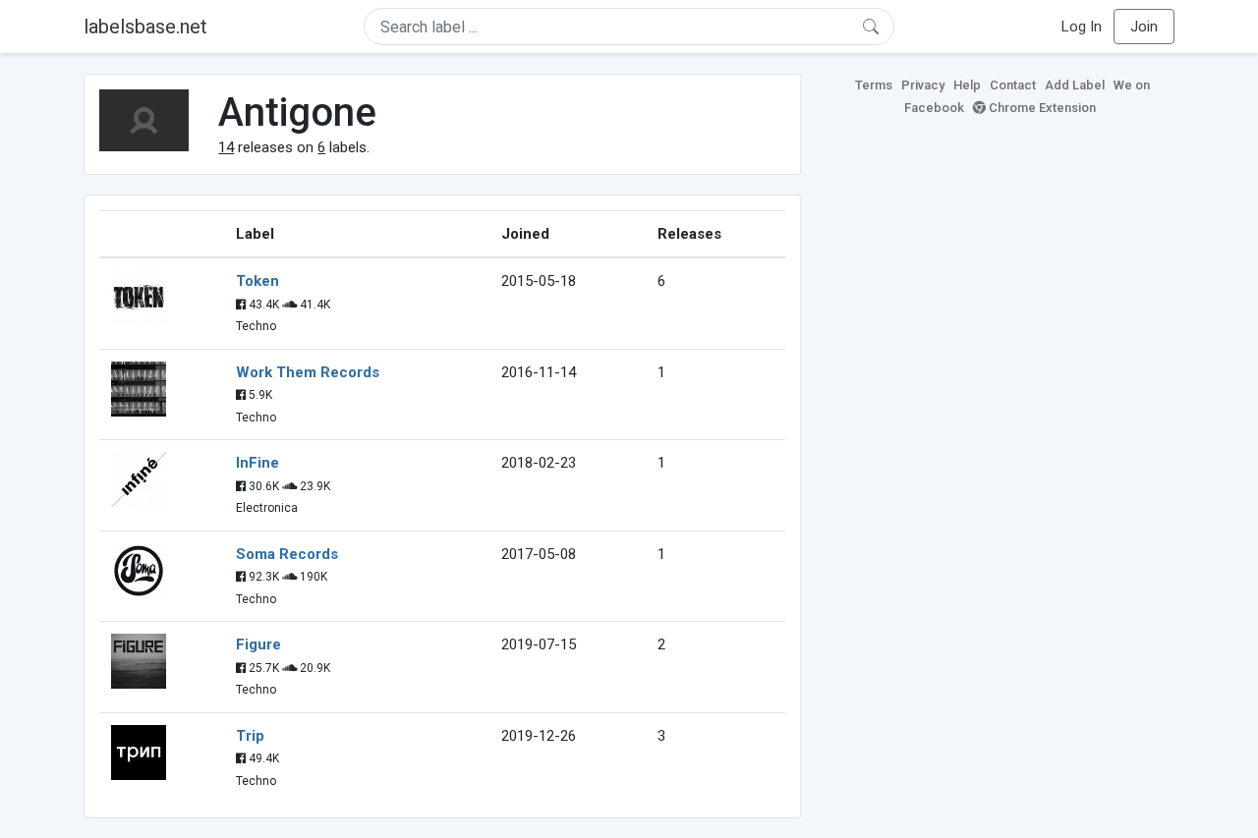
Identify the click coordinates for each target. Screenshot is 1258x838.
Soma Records (287, 554)
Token (257, 281)
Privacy (922, 85)
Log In (1081, 26)
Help (967, 85)
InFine (257, 463)
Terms (873, 85)
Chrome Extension (1041, 107)
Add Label (1075, 85)
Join (1144, 26)
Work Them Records (307, 372)
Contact (1013, 85)
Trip (250, 736)
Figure (258, 644)
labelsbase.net (145, 26)
